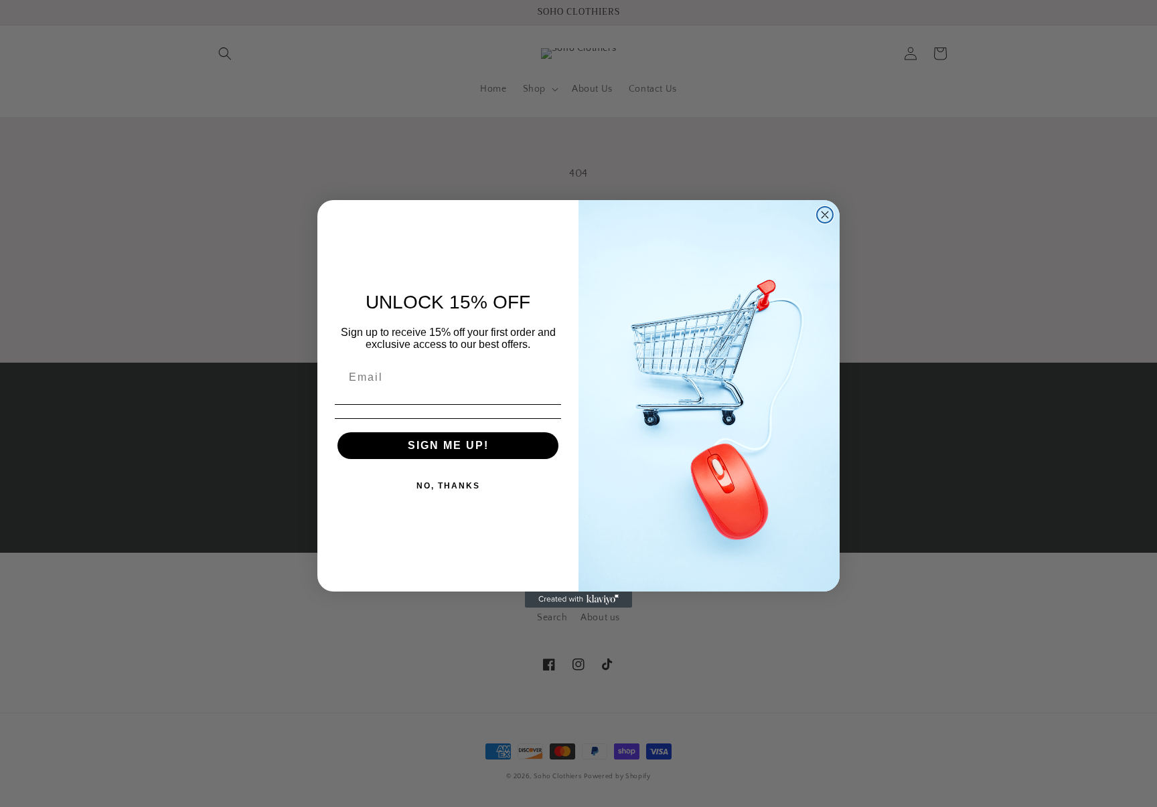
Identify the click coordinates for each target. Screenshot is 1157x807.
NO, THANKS (448, 485)
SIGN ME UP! (448, 445)
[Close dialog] (825, 215)
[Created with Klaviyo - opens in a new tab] (578, 600)
